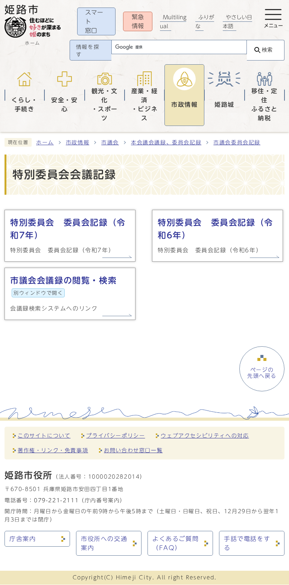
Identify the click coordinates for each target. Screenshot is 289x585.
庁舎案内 (22, 539)
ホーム (45, 142)
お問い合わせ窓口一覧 (133, 450)
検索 (267, 50)
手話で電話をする (247, 543)
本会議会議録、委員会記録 (166, 142)
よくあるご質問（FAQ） (175, 543)
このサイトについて (44, 435)
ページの (262, 373)
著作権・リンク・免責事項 (53, 450)
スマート (94, 21)
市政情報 (77, 142)
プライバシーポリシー (115, 435)
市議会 (110, 142)
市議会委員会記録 (236, 142)
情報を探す (87, 50)
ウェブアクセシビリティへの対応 (205, 435)
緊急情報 (138, 21)
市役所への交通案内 (104, 543)
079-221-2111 (56, 500)
